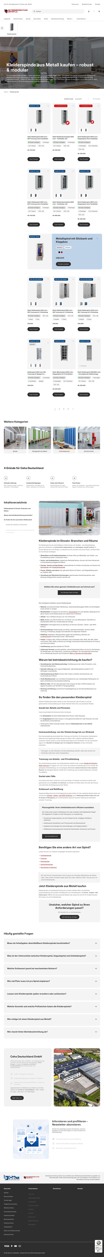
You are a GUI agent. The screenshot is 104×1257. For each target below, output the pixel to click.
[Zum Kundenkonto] (89, 11)
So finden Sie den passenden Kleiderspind (18, 519)
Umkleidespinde (46, 855)
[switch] (98, 1251)
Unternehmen (33, 1188)
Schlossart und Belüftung (14, 544)
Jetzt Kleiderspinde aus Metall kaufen (16, 552)
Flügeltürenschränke (10, 1204)
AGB (54, 1200)
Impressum (56, 1192)
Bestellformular (87, 4)
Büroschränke (8, 1196)
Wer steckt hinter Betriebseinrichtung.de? (27, 1032)
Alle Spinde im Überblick (49, 867)
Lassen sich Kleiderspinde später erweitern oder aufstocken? (36, 994)
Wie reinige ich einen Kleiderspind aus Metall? (29, 1019)
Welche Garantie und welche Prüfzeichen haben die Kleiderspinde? (39, 1006)
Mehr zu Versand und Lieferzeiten (81, 653)
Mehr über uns (17, 1098)
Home (6, 92)
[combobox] (59, 11)
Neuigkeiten (32, 1200)
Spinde (6, 1192)
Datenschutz (57, 1196)
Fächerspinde (45, 861)
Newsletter (31, 1223)
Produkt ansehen (63, 264)
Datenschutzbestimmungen (60, 1158)
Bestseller (7, 1188)
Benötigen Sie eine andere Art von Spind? (18, 548)
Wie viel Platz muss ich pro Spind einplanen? (28, 981)
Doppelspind (73, 612)
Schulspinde (44, 567)
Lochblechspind (45, 636)
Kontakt (97, 4)
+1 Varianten (82, 366)
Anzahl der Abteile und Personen (16, 524)
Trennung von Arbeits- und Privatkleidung (19, 535)
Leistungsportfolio (34, 1196)
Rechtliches (57, 1188)
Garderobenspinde (47, 864)
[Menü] (101, 1241)
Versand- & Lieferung (60, 1204)
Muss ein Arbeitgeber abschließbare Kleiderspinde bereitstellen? (38, 943)
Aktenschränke (9, 1223)
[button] (70, 19)
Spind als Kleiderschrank (12, 1230)
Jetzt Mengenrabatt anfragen (69, 592)
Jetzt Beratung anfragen (69, 917)
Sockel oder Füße (11, 539)
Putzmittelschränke (10, 1211)
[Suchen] (81, 11)
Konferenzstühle (9, 1215)
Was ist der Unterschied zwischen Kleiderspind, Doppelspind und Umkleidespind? (46, 956)
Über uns (31, 1192)
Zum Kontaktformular (51, 836)
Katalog (30, 1207)
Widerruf (56, 1207)
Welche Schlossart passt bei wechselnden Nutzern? (32, 968)
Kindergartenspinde (58, 567)
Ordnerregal (8, 1200)
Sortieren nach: (68, 99)
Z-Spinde (44, 858)
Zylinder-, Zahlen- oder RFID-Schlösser (59, 795)
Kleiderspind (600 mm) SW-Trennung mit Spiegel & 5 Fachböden (36, 374)
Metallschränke (9, 1207)
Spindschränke (9, 1234)
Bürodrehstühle (9, 1219)
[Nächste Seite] (72, 409)
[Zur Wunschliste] (94, 11)
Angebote (7, 19)
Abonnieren (85, 1151)
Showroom (75, 4)
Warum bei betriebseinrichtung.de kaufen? (18, 515)
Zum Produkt (33, 159)
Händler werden (33, 1204)
